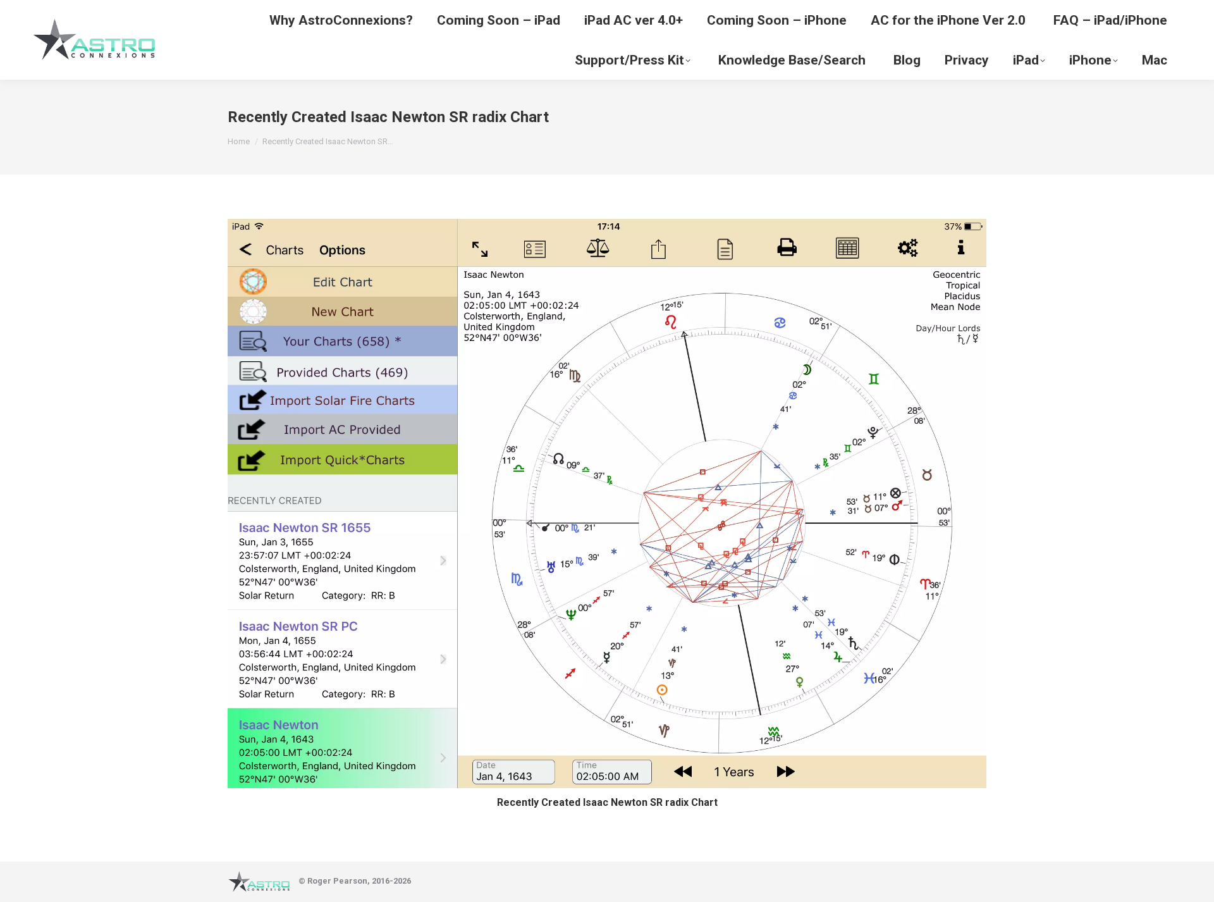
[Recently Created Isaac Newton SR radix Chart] (607, 503)
